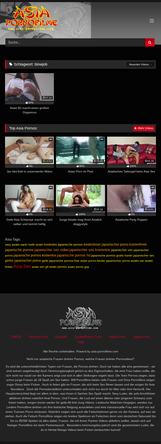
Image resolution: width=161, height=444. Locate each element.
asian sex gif (40, 266)
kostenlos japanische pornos (63, 244)
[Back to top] (148, 431)
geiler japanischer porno (23, 260)
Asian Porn (117, 337)
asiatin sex (137, 260)
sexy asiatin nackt (16, 244)
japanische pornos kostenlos (35, 255)
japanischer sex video (51, 250)
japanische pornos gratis (107, 255)
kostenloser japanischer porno (106, 244)
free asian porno (85, 260)
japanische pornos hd (73, 255)
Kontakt (61, 337)
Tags (80, 342)
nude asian (35, 244)
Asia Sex (22, 266)
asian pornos (58, 266)
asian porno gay (78, 266)
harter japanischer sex (139, 255)
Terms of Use (38, 337)
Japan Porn (141, 337)
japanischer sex (122, 250)
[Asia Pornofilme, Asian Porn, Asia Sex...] (80, 18)
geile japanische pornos (57, 260)
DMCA (16, 337)
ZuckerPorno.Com (87, 337)
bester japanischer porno (113, 260)
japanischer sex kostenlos (89, 250)
